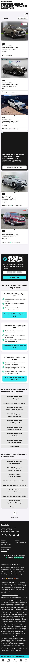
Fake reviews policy (5, 571)
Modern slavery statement (17, 571)
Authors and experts (6, 544)
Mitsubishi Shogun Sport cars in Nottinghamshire (14, 421)
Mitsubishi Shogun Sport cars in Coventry (14, 491)
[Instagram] (10, 535)
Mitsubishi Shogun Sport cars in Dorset (14, 403)
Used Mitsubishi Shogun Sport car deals (14, 347)
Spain (17, 578)
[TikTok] (18, 535)
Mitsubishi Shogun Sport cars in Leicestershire (14, 415)
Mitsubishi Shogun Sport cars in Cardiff (14, 485)
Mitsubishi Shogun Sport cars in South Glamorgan (14, 428)
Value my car (14, 277)
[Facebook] (2, 535)
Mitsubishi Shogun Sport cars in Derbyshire (14, 397)
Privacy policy (19, 569)
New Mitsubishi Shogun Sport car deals (14, 315)
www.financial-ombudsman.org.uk (11, 636)
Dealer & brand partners (21, 542)
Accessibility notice (5, 574)
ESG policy (12, 569)
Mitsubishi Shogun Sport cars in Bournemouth (14, 469)
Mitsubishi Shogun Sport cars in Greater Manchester (14, 408)
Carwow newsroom (6, 547)
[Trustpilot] (14, 557)
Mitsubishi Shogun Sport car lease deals (14, 378)
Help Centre (5, 525)
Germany (10, 578)
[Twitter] (6, 535)
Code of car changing (16, 574)
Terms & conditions (5, 567)
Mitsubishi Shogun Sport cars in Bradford (14, 475)
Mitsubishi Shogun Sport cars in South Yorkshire (14, 435)
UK (4, 578)
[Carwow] (6, 1)
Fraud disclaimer (5, 569)
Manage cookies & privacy (17, 567)
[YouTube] (14, 535)
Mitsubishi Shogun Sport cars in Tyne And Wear (14, 441)
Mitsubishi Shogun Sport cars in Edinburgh (14, 502)
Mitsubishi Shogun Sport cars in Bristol (14, 481)
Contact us (4, 542)
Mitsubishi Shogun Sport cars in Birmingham (14, 462)
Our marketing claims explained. (10, 595)
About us (3, 540)
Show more (14, 446)
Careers (17, 540)
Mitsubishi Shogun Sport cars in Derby (14, 496)
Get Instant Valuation (14, 167)
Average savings (5, 597)
